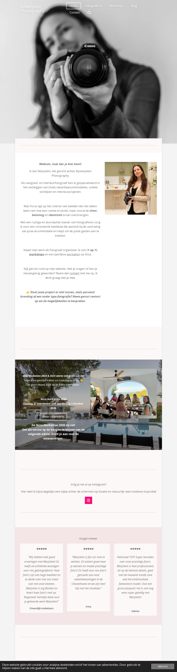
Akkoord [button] (162, 666)
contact (74, 273)
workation (73, 254)
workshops (36, 254)
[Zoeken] (89, 12)
